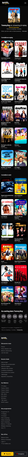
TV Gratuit (3, 416)
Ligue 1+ (3, 441)
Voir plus (24, 31)
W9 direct (3, 398)
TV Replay (3, 414)
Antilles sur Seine (6, 167)
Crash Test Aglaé (6, 101)
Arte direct (4, 396)
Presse (3, 346)
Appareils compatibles (7, 376)
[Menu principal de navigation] (25, 3)
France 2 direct (5, 388)
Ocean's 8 (17, 282)
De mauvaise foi (5, 303)
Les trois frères (5, 58)
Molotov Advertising (6, 350)
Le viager (17, 167)
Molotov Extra (4, 437)
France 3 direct (5, 390)
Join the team (4, 352)
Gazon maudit (18, 101)
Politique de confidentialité (8, 364)
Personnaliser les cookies (7, 372)
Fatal (2, 261)
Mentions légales (5, 366)
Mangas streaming (6, 426)
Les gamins (4, 282)
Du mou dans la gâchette (19, 239)
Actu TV (3, 428)
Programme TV (5, 411)
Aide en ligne (4, 362)
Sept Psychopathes (20, 261)
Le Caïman (4, 216)
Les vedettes (18, 195)
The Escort (18, 58)
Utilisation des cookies (7, 368)
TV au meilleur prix (6, 443)
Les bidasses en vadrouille (5, 79)
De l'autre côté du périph (6, 145)
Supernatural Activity (7, 195)
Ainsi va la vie (5, 239)
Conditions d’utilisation (7, 370)
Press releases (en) (6, 348)
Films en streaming (11, 29)
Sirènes (17, 145)
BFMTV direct (4, 402)
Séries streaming (5, 420)
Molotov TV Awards (6, 424)
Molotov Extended (6, 439)
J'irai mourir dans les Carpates (20, 79)
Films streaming (5, 418)
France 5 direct (5, 392)
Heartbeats (18, 303)
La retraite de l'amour (18, 217)
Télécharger (4, 374)
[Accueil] (5, 2)
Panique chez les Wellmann (6, 123)
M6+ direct (4, 394)
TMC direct (4, 400)
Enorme (17, 122)
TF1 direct (3, 386)
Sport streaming (5, 422)
